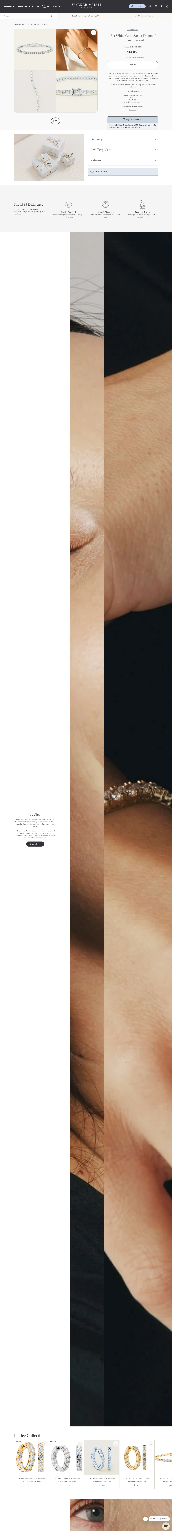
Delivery (96, 139)
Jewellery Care (100, 150)
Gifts (34, 6)
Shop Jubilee (35, 844)
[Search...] (52, 16)
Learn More (135, 127)
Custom (54, 6)
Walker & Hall (132, 30)
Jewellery (8, 6)
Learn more (140, 57)
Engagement (22, 6)
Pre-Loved (43, 6)
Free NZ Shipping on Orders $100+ (86, 16)
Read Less (132, 110)
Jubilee (140, 106)
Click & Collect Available (143, 16)
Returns (95, 160)
